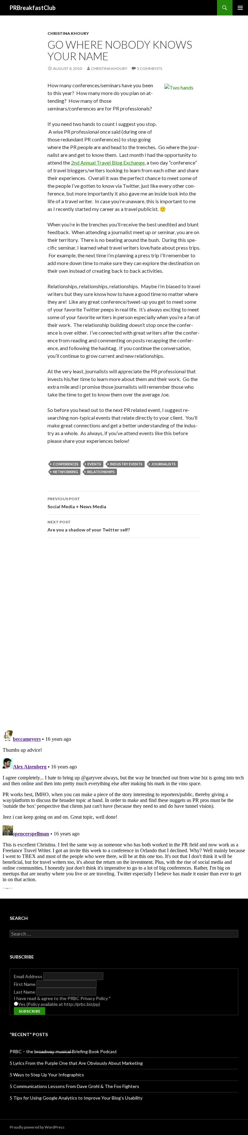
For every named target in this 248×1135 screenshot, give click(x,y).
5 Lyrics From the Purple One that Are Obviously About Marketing (76, 1063)
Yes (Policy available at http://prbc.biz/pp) (59, 1004)
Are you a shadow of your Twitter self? (88, 526)
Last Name (25, 992)
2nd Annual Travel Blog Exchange (108, 162)
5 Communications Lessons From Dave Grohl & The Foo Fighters (74, 1086)
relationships (101, 472)
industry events (126, 464)
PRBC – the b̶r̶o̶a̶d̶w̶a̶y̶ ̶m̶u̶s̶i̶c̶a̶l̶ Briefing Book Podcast (63, 1051)
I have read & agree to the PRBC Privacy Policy (62, 998)
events (94, 464)
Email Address (28, 976)
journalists (163, 464)
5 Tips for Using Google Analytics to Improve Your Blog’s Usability (76, 1098)
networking (65, 472)
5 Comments (149, 68)
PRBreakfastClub (33, 7)
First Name (25, 984)
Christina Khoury (68, 33)
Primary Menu (240, 7)
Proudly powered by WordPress (37, 1127)
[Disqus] (124, 633)
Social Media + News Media (76, 502)
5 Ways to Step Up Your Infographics (47, 1074)
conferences (65, 464)
